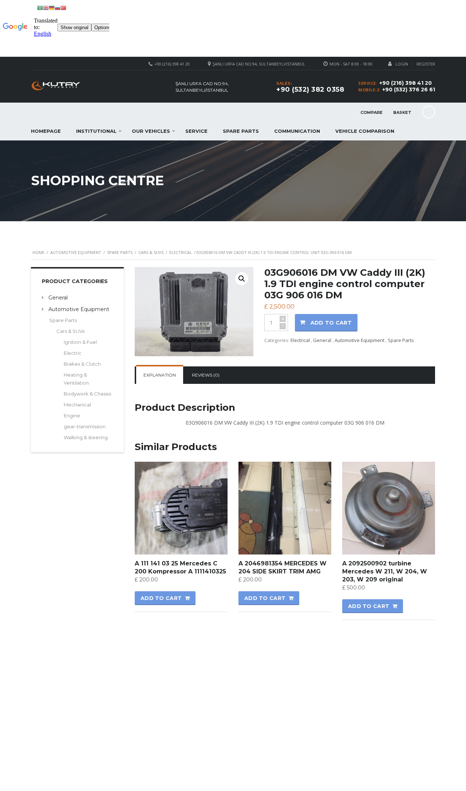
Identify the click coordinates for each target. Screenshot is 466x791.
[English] (46, 7)
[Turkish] (63, 7)
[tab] (159, 375)
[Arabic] (40, 7)
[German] (52, 7)
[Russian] (57, 7)
